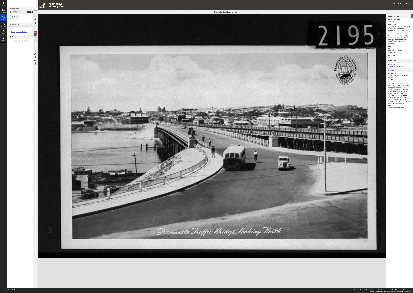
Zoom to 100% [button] (35, 29)
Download (35, 54)
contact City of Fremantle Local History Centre (384, 290)
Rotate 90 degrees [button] (35, 26)
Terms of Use (17, 290)
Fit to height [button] (35, 22)
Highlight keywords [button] (35, 50)
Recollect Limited (392, 291)
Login (3, 33)
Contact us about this (35, 60)
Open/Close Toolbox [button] (37, 4)
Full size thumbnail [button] (35, 13)
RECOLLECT (372, 291)
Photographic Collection (19, 32)
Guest (399, 4)
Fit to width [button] (35, 19)
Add (29, 12)
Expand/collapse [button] (412, 16)
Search (4, 19)
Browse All (4, 12)
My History (4, 26)
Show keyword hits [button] (35, 47)
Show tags (14, 16)
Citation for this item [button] (35, 63)
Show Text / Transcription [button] (35, 44)
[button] (35, 34)
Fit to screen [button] (35, 16)
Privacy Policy (10, 290)
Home (3, 5)
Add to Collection (35, 57)
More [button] (3, 40)
